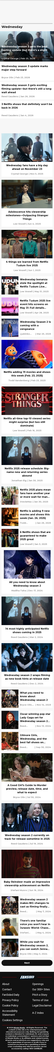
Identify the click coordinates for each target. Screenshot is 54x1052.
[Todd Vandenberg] (18, 380)
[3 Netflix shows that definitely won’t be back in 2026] (27, 109)
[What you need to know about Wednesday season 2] (27, 699)
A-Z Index (38, 1012)
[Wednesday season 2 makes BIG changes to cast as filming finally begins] (27, 905)
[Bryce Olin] (7, 77)
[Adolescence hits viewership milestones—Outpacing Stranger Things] (27, 203)
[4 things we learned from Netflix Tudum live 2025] (27, 251)
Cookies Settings (12, 1020)
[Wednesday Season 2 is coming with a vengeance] (27, 328)
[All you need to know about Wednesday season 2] (27, 572)
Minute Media (19, 1028)
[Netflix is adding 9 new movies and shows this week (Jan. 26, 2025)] (27, 517)
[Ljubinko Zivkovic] (27, 333)
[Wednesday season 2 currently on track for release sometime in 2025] (27, 825)
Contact (7, 989)
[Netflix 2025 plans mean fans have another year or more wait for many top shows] (27, 496)
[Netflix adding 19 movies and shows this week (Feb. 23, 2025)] (27, 361)
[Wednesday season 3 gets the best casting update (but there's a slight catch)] (27, 46)
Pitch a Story (39, 994)
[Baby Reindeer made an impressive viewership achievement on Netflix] (27, 871)
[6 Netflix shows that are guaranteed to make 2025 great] (27, 538)
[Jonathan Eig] (19, 480)
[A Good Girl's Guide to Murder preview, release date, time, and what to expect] (27, 776)
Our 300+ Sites (41, 989)
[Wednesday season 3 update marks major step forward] (27, 72)
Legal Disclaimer (42, 1005)
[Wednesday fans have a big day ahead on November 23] (27, 155)
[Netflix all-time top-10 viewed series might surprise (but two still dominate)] (27, 409)
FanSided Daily (10, 994)
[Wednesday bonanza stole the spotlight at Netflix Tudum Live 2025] (27, 285)
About (5, 984)
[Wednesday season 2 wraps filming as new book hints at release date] (27, 665)
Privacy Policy (10, 1000)
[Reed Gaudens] (10, 96)
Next (27, 963)
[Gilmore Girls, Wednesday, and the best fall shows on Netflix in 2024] (27, 741)
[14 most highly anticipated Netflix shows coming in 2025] (27, 618)
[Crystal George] (10, 58)
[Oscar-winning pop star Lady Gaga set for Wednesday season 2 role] (27, 720)
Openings (38, 984)
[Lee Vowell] (19, 223)
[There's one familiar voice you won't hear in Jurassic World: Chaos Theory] (27, 926)
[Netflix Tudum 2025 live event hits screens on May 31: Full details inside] (27, 306)
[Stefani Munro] (19, 890)
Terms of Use (40, 1000)
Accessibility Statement (10, 1012)
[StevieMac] (26, 501)
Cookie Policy (10, 1005)
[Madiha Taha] (18, 590)
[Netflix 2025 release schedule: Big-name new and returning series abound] (27, 460)
